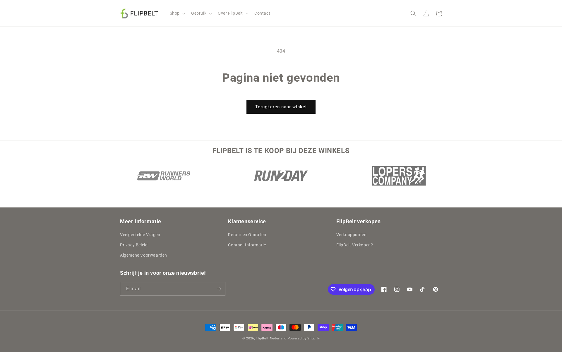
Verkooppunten (351, 234)
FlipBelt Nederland (271, 338)
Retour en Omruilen (247, 234)
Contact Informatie (247, 245)
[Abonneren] (218, 289)
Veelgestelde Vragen (140, 234)
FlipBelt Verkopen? (354, 245)
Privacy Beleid (134, 245)
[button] (177, 13)
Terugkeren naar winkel (281, 106)
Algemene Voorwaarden (143, 255)
